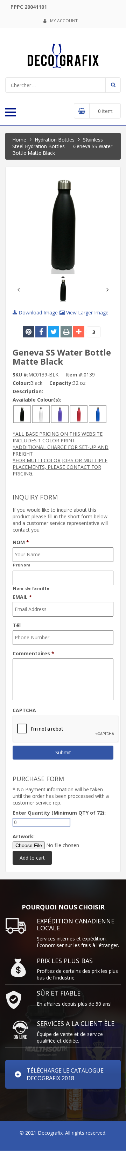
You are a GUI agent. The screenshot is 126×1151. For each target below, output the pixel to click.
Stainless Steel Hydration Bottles (57, 143)
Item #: (74, 374)
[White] (41, 413)
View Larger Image (86, 312)
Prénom (22, 564)
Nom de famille (31, 588)
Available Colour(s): (37, 399)
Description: (28, 391)
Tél (17, 625)
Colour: (21, 383)
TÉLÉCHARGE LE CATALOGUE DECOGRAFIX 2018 (65, 1074)
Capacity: (61, 383)
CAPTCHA (24, 710)
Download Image (37, 312)
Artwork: (24, 836)
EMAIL (22, 597)
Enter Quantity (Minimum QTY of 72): (59, 812)
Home (19, 139)
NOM (21, 542)
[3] (78, 331)
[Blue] (97, 413)
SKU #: (20, 374)
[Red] (78, 413)
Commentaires (33, 653)
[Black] (22, 413)
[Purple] (60, 413)
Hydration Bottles (55, 139)
